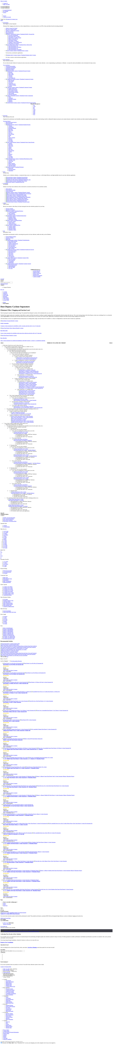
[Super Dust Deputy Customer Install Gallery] (10, 643)
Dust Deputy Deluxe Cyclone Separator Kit (28, 377)
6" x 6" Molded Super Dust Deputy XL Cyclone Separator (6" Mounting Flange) (21, 768)
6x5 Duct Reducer (32, 450)
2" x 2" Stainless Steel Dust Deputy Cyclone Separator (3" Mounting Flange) (20, 843)
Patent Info (8, 239)
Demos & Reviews (10, 33)
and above (8, 638)
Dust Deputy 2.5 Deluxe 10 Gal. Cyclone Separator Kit (30, 373)
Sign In (4, 12)
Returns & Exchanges (37, 275)
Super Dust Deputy (10, 981)
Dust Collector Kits (8, 518)
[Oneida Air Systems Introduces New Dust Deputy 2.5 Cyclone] (14, 648)
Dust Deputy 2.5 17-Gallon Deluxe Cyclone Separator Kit (31, 388)
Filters (7, 997)
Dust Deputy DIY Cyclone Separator (26, 391)
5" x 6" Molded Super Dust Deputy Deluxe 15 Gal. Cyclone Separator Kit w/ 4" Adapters (23, 749)
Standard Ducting (9, 1005)
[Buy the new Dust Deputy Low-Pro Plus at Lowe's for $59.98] (14, 655)
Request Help (8, 966)
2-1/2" (5, 534)
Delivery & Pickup (37, 273)
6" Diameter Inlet (13, 468)
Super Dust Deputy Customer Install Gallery (10, 644)
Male (5, 577)
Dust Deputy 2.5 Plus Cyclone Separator (27, 385)
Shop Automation (9, 1019)
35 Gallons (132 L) (8, 592)
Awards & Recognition (10, 66)
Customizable (7, 595)
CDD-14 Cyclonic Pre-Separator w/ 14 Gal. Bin (21, 413)
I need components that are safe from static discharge (21, 395)
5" (4, 538)
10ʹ (5, 621)
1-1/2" (5, 532)
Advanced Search (4, 283)
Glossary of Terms (9, 237)
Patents (4, 1037)
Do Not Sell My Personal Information (11, 1032)
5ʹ (4, 566)
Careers (7, 1024)
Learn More (8, 918)
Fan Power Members (32, 947)
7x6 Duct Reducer (30, 493)
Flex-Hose (8, 1007)
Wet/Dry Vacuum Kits (9, 517)
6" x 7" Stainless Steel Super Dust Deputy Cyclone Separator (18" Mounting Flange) (22, 890)
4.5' (5, 618)
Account (2, 278)
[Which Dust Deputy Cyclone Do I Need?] (10, 650)
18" (5, 547)
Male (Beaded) (7, 578)
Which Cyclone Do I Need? (11, 28)
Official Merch (9, 188)
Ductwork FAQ (9, 123)
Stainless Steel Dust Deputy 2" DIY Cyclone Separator (22, 422)
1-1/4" (5, 531)
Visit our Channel (9, 208)
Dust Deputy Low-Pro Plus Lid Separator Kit (13, 664)
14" (5, 546)
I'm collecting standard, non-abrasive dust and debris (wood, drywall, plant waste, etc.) (25, 349)
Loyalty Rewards (9, 191)
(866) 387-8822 (6, 970)
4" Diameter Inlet (13, 428)
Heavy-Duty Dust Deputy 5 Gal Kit (18, 419)
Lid (5, 525)
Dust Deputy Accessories (9, 521)
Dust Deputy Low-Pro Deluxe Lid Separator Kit (26, 358)
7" (5, 540)
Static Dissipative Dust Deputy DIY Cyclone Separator (25, 400)
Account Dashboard (7, 10)
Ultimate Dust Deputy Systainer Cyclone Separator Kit (25, 403)
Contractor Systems (10, 991)
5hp (34, 108)
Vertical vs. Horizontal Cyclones (12, 30)
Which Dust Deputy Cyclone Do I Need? (9, 651)
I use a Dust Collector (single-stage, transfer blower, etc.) (16, 423)
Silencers (7, 1018)
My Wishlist (5, 11)
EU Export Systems (10, 992)
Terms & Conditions (7, 1039)
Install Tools (8, 1010)
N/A (5, 573)
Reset (111, 342)
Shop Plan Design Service (11, 122)
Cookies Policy (6, 1031)
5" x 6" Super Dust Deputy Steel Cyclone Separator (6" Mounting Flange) (19, 777)
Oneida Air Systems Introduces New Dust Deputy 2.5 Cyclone (13, 649)
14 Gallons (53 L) (8, 589)
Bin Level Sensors (9, 1014)
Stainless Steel (9, 985)
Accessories (8, 998)
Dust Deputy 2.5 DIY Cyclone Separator (27, 383)
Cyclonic (6, 526)
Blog (7, 1023)
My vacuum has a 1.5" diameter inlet (25, 374)
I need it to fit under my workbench (20, 354)
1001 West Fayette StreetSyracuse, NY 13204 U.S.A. (9, 974)
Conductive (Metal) (8, 606)
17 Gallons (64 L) (8, 591)
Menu (2, 20)
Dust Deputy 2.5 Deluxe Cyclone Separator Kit (28, 371)
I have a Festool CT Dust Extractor (21, 401)
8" (5, 541)
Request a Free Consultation (7, 942)
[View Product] (26, 357)
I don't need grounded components (18, 351)
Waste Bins (8, 1000)
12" (5, 545)
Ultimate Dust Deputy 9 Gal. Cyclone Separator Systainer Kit (16, 730)
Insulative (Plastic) (8, 600)
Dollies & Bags (9, 1001)
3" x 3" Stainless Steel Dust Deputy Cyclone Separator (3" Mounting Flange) (20, 852)
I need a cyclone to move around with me (23, 356)
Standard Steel (9, 984)
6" (4, 539)
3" (4, 536)
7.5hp (34, 109)
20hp (34, 113)
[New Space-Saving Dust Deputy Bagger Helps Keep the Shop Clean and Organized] (18, 653)
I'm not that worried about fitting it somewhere (22, 363)
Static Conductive (8, 604)
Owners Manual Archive (11, 236)
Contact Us (5, 3)
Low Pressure (7, 572)
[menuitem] (12, 241)
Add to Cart (3, 918)
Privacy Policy (6, 1029)
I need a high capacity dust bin (19, 405)
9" (5, 543)
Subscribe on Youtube (10, 209)
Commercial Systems (10, 990)
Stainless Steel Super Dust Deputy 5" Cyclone (17, 506)
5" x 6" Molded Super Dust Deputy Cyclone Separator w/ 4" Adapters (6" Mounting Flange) (23, 758)
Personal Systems (9, 988)
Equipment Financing (10, 68)
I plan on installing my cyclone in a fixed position (25, 360)
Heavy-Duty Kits (8, 520)
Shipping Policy (36, 271)
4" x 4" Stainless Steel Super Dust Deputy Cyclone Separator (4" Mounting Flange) (21, 881)
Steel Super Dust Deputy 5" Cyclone (16, 500)
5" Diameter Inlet (13, 445)
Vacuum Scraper (9, 1017)
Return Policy (8, 1025)
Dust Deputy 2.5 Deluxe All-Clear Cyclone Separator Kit (15, 683)
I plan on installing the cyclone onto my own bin (23, 397)
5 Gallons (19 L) (7, 586)
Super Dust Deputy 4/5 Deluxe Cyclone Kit (23, 440)
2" (5, 533)
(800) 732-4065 (6, 4)
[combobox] (7, 282)
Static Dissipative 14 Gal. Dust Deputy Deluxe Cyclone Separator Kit (28, 407)
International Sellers (10, 69)
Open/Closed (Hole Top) (9, 612)
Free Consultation (6, 65)
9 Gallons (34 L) (8, 587)
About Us (8, 1021)
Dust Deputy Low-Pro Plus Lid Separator (24, 362)
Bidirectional (7, 582)
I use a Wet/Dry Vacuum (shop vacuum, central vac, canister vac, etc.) (19, 346)
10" (5, 544)
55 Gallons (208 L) (8, 593)
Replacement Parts (9, 1003)
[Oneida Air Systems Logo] (11, 19)
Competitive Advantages (11, 67)
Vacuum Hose (9, 1008)
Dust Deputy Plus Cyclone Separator (26, 394)
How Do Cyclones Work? (11, 29)
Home (4, 302)
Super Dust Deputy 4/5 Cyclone (20, 433)
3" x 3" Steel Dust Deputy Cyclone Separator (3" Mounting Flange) (18, 862)
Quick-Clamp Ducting (10, 1006)
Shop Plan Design (9, 1011)
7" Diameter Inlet (13, 490)
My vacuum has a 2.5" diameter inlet (25, 368)
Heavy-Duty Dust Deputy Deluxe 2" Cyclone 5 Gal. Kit (15, 824)
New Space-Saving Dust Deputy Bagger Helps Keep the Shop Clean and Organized (18, 654)
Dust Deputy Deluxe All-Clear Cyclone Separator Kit (15, 711)
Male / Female (7, 581)
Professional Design (6, 121)
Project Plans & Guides (10, 190)
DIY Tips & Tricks (9, 31)
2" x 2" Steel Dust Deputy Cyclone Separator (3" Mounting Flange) (18, 815)
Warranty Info (36, 274)
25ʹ (5, 623)
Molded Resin (9, 983)
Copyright (5, 1038)
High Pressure (7, 570)
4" (5, 537)
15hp (34, 112)
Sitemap (4, 1035)
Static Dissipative (8, 603)
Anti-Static (6, 601)
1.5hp (34, 106)
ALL (34, 114)
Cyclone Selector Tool (10, 986)
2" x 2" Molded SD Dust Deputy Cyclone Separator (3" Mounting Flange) (19, 796)
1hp (34, 105)
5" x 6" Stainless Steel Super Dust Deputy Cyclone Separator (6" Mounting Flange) (21, 871)
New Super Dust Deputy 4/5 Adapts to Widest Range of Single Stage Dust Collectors (18, 647)
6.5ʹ (5, 620)
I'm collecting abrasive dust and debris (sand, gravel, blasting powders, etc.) (22, 408)
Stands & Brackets (9, 999)
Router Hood (8, 1015)
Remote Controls (9, 1013)
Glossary (5, 1034)
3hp (34, 107)
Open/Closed (7, 610)
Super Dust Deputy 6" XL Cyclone (21, 456)
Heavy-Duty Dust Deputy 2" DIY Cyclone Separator (22, 417)
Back (2, 342)
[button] (6, 670)
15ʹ (5, 622)
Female (5, 579)
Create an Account (7, 17)
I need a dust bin (16, 438)
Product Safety (6, 1033)
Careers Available (36, 276)
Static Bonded (7, 605)
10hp (34, 110)
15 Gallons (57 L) (8, 590)
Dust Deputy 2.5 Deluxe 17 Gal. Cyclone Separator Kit (15, 692)
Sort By (2, 661)
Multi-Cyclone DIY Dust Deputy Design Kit (12, 739)
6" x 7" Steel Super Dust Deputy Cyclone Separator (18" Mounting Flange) (20, 787)
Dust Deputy (8, 980)
